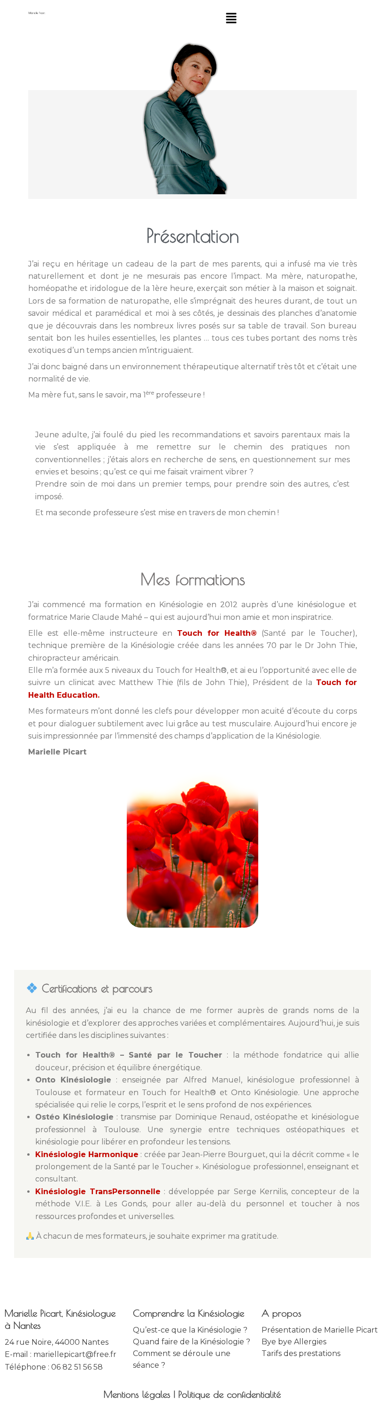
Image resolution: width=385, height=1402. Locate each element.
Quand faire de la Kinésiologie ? (191, 1341)
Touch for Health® (217, 633)
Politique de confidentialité (229, 1394)
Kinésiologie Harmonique (87, 1154)
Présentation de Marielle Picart (320, 1330)
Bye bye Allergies (294, 1341)
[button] (231, 18)
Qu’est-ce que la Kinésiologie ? (190, 1330)
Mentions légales (137, 1394)
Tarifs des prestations (301, 1353)
